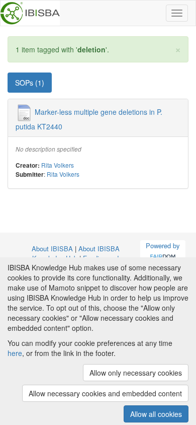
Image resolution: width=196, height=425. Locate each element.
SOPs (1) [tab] (29, 83)
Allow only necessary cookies (135, 373)
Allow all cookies (156, 414)
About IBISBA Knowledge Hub (76, 253)
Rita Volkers (57, 165)
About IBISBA (52, 248)
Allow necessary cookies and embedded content (105, 393)
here (15, 353)
